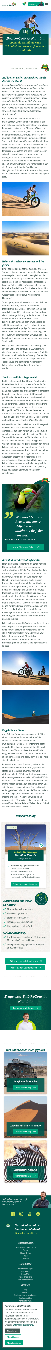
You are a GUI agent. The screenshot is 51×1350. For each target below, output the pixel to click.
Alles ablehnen (13, 1337)
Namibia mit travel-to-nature (25, 1125)
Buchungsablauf (25, 1298)
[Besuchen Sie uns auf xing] (38, 1213)
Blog (25, 1289)
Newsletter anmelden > (26, 1233)
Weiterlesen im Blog (23, 1087)
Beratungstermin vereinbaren (26, 1295)
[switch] (41, 845)
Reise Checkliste (25, 1277)
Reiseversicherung (25, 1279)
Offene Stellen (25, 1253)
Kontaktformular (25, 1300)
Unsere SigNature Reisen (23, 547)
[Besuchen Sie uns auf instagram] (21, 1213)
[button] (46, 4)
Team (25, 1250)
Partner (25, 1258)
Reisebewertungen (25, 1268)
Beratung (33, 4)
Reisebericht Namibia (25, 1170)
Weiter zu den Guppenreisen (23, 967)
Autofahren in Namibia (26, 1081)
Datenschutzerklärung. (23, 1324)
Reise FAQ (25, 1274)
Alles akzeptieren (14, 1343)
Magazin (25, 1292)
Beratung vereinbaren (23, 1008)
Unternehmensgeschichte (25, 1247)
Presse (25, 1255)
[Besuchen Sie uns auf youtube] (29, 1213)
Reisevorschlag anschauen (23, 884)
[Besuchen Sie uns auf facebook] (12, 1213)
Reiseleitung (25, 1271)
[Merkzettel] (24, 4)
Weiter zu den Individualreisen (24, 961)
